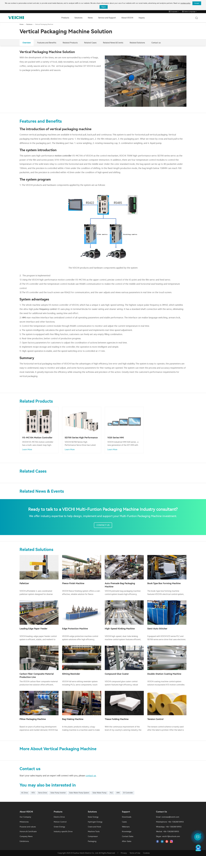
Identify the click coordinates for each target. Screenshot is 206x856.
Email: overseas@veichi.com (167, 817)
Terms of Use (135, 853)
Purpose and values (28, 827)
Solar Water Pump (99, 793)
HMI (24, 317)
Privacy (124, 853)
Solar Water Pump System (79, 793)
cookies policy (185, 3)
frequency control (48, 309)
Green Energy (59, 827)
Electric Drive (59, 817)
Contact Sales (127, 836)
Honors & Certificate (28, 831)
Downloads (126, 817)
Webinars (126, 827)
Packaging (92, 841)
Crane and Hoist (94, 827)
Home (21, 24)
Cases (124, 822)
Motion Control (60, 822)
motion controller (63, 155)
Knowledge (126, 831)
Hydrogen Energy (95, 822)
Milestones (24, 822)
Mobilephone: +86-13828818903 (170, 822)
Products (65, 18)
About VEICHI (127, 18)
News (90, 18)
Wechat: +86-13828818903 (167, 831)
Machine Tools (94, 831)
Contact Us (103, 525)
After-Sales (126, 841)
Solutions (78, 18)
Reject (103, 7)
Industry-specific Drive (63, 831)
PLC (111, 793)
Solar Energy (93, 817)
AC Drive (24, 793)
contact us (91, 775)
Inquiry (142, 18)
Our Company (25, 817)
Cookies (146, 853)
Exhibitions (24, 841)
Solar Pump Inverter (58, 793)
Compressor (93, 836)
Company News (26, 836)
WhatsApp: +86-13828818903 (168, 827)
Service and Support (107, 18)
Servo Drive (42, 793)
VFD (33, 793)
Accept (196, 3)
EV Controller (128, 793)
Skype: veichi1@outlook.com (168, 836)
